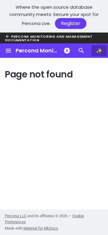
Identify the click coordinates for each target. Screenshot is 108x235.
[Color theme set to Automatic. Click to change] (67, 51)
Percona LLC (15, 216)
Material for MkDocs (40, 228)
